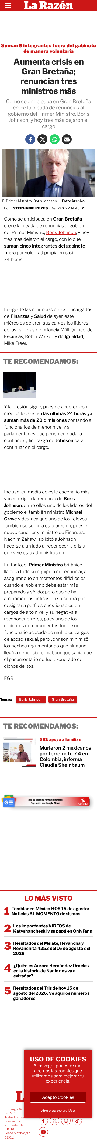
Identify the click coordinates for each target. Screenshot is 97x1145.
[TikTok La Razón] (77, 1120)
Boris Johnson (61, 232)
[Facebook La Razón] (30, 139)
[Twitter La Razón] (42, 139)
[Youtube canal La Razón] (43, 1132)
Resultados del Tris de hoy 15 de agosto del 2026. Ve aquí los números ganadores (51, 993)
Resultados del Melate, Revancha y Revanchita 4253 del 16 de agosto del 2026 (51, 948)
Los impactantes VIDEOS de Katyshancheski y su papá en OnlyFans (52, 928)
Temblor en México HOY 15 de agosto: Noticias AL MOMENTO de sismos (50, 911)
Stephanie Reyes (30, 208)
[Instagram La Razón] (66, 1120)
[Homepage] (48, 5)
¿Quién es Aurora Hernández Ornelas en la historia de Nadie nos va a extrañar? (51, 971)
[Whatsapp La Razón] (55, 139)
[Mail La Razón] (67, 139)
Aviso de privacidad (58, 1110)
